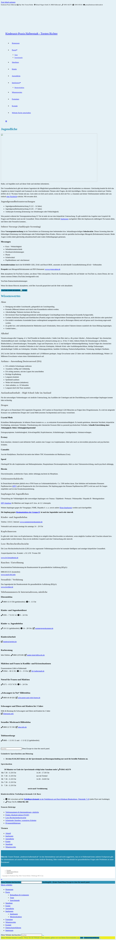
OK (82, 938)
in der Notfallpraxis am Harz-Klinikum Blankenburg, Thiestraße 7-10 (56, 799)
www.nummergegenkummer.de (31, 522)
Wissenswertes (10, 847)
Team (12, 898)
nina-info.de (22, 727)
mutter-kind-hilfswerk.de (36, 655)
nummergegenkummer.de (44, 628)
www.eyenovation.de (52, 269)
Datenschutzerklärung (12, 871)
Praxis (7, 892)
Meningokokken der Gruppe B (28, 512)
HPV (14, 486)
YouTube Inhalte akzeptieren (11, 290)
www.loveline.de (7, 587)
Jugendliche (9, 839)
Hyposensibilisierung (13, 823)
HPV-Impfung (6, 503)
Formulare (9, 919)
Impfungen (64, 219)
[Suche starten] (43, 935)
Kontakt (9, 870)
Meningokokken (16, 917)
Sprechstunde (15, 900)
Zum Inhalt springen (8, 2)
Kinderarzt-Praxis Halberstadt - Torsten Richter (31, 33)
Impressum (10, 873)
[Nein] (100, 938)
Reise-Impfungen (66, 508)
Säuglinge (9, 844)
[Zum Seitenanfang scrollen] (1, 879)
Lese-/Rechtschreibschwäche (15, 818)
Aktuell (8, 833)
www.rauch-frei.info (8, 575)
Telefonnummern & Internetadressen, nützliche (22, 812)
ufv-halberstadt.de (37, 671)
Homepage (9, 889)
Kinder (7, 841)
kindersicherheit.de (10, 642)
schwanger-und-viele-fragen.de (29, 698)
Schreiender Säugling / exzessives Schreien (20, 820)
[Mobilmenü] (6, 121)
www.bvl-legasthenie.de (9, 558)
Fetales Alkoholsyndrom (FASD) (17, 815)
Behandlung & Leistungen (19, 895)
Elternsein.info (8, 714)
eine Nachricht (12, 197)
